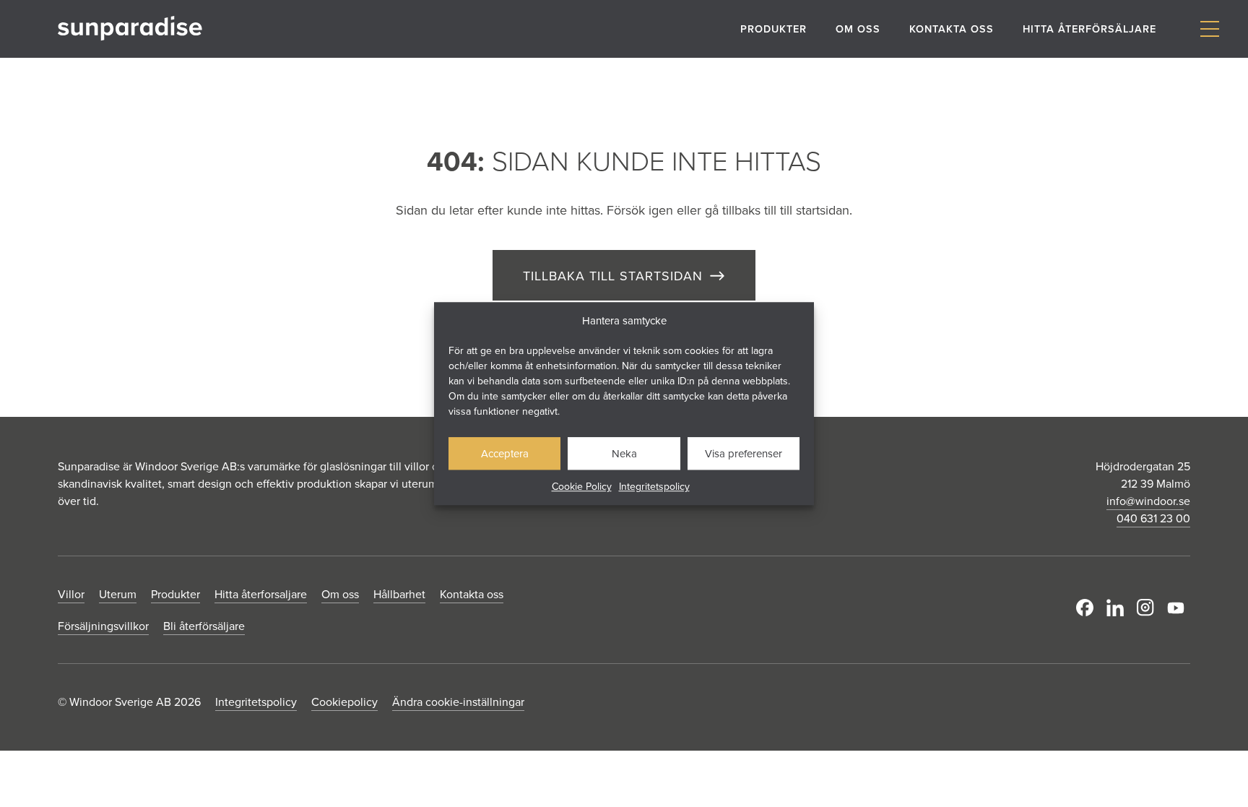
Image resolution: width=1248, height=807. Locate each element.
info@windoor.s (1145, 501)
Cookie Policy (582, 486)
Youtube (1178, 607)
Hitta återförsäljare (1089, 28)
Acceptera (505, 453)
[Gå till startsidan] (130, 28)
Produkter (773, 28)
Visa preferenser (743, 453)
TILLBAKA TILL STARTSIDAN (613, 276)
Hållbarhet (399, 594)
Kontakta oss (951, 28)
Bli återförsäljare (204, 626)
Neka (624, 453)
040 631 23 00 (1153, 518)
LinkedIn (1118, 607)
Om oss (858, 28)
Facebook (1087, 607)
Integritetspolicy (654, 486)
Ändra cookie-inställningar (458, 701)
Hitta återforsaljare (260, 594)
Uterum (117, 594)
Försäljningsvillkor (103, 626)
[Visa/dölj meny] (1209, 29)
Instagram (1148, 607)
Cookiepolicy (344, 701)
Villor (71, 594)
